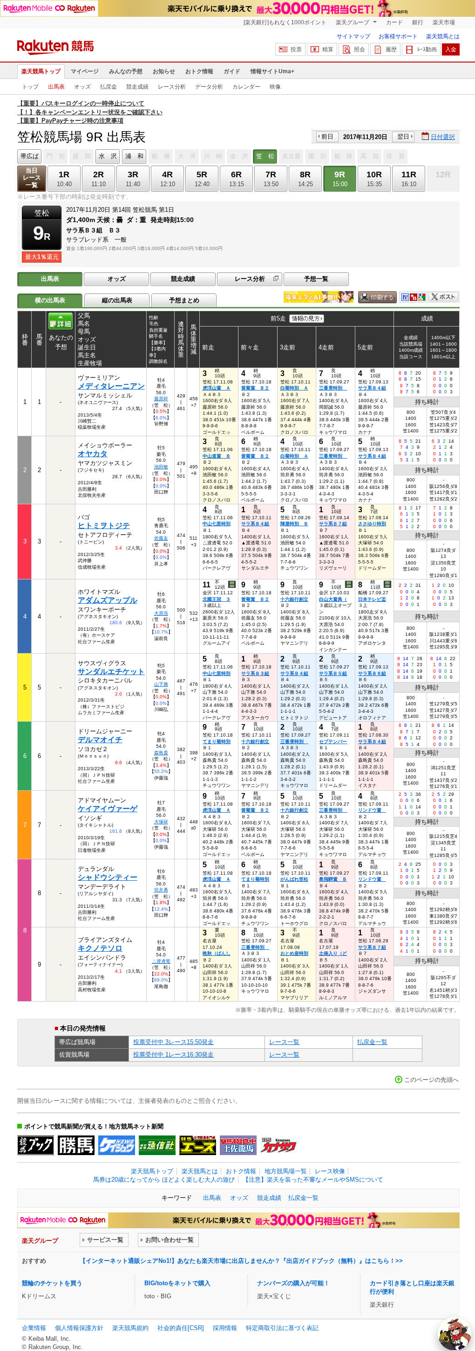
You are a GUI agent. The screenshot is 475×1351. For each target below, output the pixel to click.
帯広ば (29, 156)
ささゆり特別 (372, 523)
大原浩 (161, 613)
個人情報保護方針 (79, 1327)
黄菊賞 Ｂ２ (255, 387)
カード (394, 22)
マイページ (85, 71)
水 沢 (108, 156)
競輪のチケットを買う (52, 1283)
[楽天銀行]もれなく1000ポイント (285, 22)
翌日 (403, 136)
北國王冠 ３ (217, 599)
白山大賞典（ (333, 599)
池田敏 (161, 466)
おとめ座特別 (294, 953)
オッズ (82, 87)
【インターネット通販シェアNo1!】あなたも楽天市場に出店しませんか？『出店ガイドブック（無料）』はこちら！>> (241, 1260)
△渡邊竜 (161, 961)
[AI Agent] (454, 1334)
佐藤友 (161, 538)
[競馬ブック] (35, 1145)
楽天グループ (353, 22)
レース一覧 (284, 1041)
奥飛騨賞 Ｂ (333, 879)
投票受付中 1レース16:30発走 (173, 1054)
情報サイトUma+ (272, 71)
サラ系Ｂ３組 (255, 673)
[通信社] (157, 1145)
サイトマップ (353, 36)
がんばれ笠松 (294, 879)
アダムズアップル (107, 600)
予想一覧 (316, 278)
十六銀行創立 (294, 599)
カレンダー (246, 87)
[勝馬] (76, 1145)
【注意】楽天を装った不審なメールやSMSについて (313, 1179)
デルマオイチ (100, 740)
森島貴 (161, 752)
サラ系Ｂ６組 (372, 673)
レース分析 (172, 87)
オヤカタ (93, 454)
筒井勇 (161, 889)
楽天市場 (444, 22)
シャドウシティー (107, 877)
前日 (327, 136)
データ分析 (209, 87)
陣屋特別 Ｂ (294, 523)
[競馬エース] (197, 1145)
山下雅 (161, 684)
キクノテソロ (100, 948)
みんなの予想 (125, 71)
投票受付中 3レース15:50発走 (173, 1041)
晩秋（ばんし (217, 953)
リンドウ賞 (372, 810)
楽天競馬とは (443, 36)
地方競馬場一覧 (286, 1171)
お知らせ (164, 71)
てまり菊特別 (217, 741)
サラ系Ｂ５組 (333, 673)
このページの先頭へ (431, 1079)
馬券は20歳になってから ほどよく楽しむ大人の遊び (164, 1179)
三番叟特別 (333, 387)
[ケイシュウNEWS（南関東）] (116, 1145)
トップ (30, 87)
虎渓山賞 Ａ (217, 387)
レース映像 (330, 1171)
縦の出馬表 (117, 300)
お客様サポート (398, 36)
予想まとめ (184, 300)
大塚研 (161, 821)
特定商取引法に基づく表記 (282, 1327)
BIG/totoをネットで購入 (177, 1283)
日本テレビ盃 (372, 599)
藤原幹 (161, 398)
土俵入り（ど (333, 953)
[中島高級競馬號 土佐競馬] (238, 1145)
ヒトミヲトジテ (104, 525)
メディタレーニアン (111, 386)
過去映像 (233, 584)
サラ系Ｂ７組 (333, 523)
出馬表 (56, 87)
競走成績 (137, 87)
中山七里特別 (217, 523)
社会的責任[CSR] (180, 1327)
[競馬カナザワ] (278, 1145)
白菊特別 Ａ (294, 387)
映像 (275, 87)
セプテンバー (333, 741)
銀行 (417, 22)
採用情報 (225, 1327)
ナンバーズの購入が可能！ (293, 1283)
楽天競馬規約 (130, 1327)
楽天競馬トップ (41, 71)
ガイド (232, 71)
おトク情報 (199, 71)
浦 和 (134, 156)
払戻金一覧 (372, 1041)
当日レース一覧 (32, 178)
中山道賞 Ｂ (217, 456)
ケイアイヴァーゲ (107, 809)
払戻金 (108, 87)
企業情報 (34, 1327)
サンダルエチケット (111, 672)
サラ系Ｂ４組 (372, 387)
